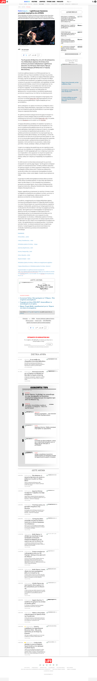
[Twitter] (53, 43)
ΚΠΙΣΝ (33, 318)
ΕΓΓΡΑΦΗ (49, 344)
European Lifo (75, 4)
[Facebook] (51, 43)
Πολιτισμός (41, 4)
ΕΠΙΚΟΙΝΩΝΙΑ (35, 667)
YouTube (43, 120)
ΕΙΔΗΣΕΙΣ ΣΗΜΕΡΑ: (24, 295)
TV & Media (47, 4)
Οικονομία (35, 4)
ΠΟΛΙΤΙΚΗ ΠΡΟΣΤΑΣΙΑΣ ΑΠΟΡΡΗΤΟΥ (42, 346)
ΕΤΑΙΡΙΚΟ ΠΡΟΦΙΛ (61, 667)
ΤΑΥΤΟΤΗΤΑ (27, 667)
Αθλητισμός (61, 4)
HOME (19, 6)
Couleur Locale (38, 320)
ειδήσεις (22, 313)
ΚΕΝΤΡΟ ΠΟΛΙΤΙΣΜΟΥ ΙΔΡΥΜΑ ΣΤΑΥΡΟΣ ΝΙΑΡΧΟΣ (38, 322)
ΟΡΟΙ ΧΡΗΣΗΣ (30, 346)
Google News (37, 312)
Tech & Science (54, 4)
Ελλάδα (21, 4)
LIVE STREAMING (47, 320)
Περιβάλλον (67, 4)
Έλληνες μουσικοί (29, 320)
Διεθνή (25, 4)
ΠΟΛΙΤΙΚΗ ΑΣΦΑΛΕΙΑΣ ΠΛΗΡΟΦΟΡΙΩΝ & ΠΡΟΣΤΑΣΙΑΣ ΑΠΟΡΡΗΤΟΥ (35, 669)
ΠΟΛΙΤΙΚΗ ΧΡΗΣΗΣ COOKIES (59, 669)
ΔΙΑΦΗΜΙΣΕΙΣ (51, 667)
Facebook (25, 120)
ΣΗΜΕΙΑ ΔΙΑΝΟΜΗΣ (71, 669)
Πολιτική (30, 4)
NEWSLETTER (43, 667)
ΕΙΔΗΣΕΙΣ (23, 6)
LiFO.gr (29, 312)
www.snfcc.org (34, 98)
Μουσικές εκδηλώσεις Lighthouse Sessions (45, 318)
